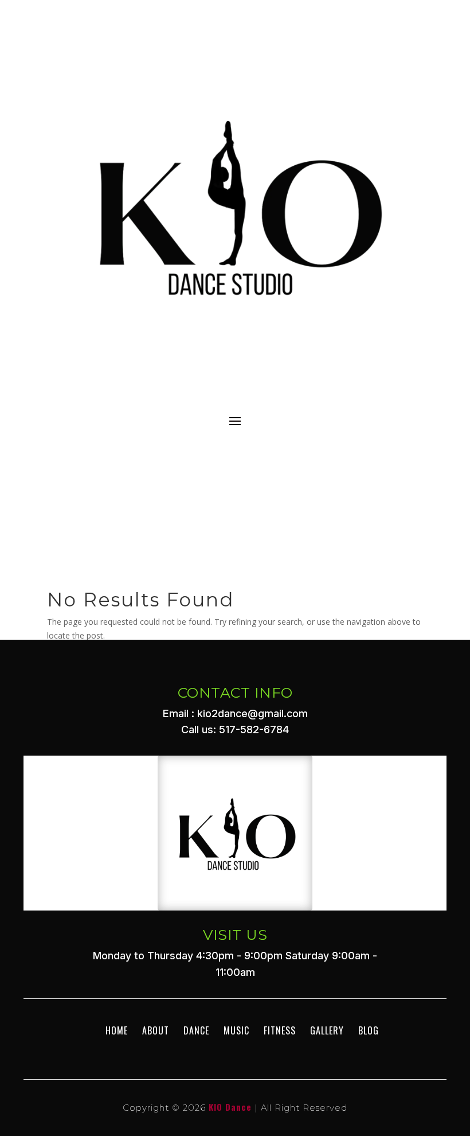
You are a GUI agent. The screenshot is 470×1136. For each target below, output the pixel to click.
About (155, 1030)
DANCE (196, 1030)
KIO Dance (230, 1106)
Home (116, 1030)
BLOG (368, 1030)
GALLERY (327, 1030)
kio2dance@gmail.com (252, 713)
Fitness (280, 1030)
